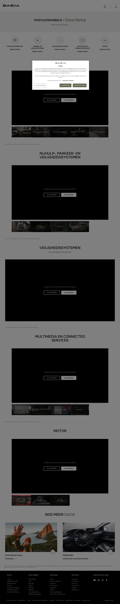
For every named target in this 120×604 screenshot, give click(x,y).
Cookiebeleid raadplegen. (68, 80)
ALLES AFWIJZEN (65, 85)
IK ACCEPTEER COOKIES (80, 85)
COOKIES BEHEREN (40, 85)
